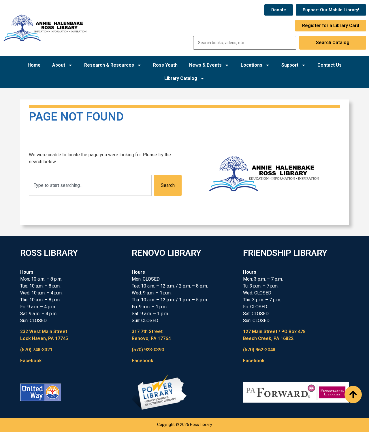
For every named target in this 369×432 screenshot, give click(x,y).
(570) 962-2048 (259, 349)
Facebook (31, 360)
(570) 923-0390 (148, 349)
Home (34, 65)
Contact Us (329, 65)
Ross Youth (165, 65)
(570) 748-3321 (36, 349)
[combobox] (90, 185)
